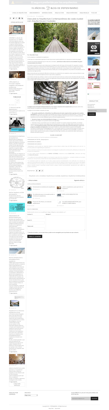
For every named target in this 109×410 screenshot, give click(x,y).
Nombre (30, 214)
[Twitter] (39, 170)
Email (29, 220)
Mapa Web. (51, 408)
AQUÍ (60, 135)
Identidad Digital (47, 13)
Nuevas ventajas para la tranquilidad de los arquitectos (16, 259)
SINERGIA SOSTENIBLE (53, 153)
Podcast (94, 13)
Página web (30, 226)
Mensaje (48, 214)
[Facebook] (36, 170)
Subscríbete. (57, 408)
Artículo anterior (33, 180)
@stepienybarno (45, 139)
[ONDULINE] (94, 86)
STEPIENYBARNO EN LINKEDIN (34, 141)
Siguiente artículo (79, 180)
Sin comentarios (40, 16)
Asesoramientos (34, 13)
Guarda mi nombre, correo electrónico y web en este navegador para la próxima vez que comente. (54, 232)
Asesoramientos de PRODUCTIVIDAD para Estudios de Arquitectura (15, 217)
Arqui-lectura (59, 13)
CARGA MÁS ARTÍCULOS (17, 384)
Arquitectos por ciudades (53, 176)
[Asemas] (54, 2)
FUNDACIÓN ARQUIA (33, 155)
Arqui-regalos (84, 13)
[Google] (42, 170)
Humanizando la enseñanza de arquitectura (44, 187)
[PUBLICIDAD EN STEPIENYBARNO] (94, 22)
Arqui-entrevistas (71, 13)
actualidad (42, 176)
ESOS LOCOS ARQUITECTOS (70, 194)
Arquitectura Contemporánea (76, 176)
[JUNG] (94, 48)
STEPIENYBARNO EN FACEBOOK (34, 144)
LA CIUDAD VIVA (70, 153)
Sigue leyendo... (14, 68)
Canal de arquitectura (19, 13)
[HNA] (94, 74)
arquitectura (64, 176)
